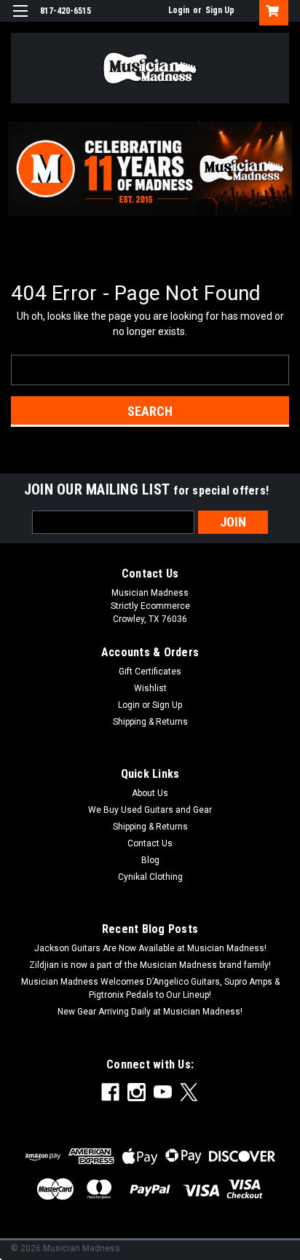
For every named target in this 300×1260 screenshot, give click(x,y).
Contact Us (150, 843)
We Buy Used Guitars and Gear (150, 810)
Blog (150, 860)
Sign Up (219, 10)
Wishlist (150, 688)
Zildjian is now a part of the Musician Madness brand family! (150, 965)
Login (178, 10)
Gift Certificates (150, 671)
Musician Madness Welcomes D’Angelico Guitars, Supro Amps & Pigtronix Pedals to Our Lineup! (150, 988)
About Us (150, 793)
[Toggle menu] (20, 20)
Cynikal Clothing (150, 877)
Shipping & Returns (150, 722)
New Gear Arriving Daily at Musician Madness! (150, 1012)
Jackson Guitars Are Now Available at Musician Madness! (150, 948)
